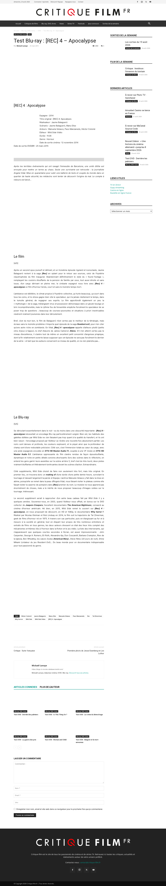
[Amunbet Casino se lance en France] (116, 117)
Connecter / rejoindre (41, 2)
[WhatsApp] (34, 51)
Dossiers (128, 116)
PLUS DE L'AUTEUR (49, 687)
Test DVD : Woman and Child (56, 740)
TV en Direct (115, 185)
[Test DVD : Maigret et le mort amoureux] (90, 728)
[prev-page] (15, 747)
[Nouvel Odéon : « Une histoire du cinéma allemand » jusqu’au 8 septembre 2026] (116, 148)
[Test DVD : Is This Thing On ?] (59, 702)
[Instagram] (142, 1)
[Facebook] (137, 1)
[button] (149, 24)
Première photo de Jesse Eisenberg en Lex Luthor (85, 652)
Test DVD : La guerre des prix (25, 740)
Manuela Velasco (64, 616)
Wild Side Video (40, 619)
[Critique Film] (83, 12)
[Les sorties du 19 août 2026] (116, 49)
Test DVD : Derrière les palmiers (26, 715)
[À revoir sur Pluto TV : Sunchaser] (116, 102)
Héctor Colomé (26, 616)
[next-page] (19, 747)
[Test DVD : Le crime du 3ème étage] (90, 702)
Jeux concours (93, 23)
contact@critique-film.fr (90, 862)
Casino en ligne (117, 190)
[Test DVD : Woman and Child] (59, 728)
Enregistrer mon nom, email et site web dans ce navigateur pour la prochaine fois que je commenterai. (59, 809)
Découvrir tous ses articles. (79, 673)
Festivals (81, 23)
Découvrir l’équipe (57, 2)
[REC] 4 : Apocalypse (55, 619)
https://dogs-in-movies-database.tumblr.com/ (47, 669)
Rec (88, 616)
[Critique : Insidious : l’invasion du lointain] (116, 75)
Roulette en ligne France (120, 193)
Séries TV (70, 23)
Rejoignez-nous (70, 2)
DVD (39, 31)
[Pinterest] (28, 51)
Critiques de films (31, 23)
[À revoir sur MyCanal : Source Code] (116, 133)
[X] (146, 1)
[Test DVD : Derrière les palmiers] (28, 702)
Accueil (18, 23)
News (62, 23)
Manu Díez (52, 616)
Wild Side (29, 619)
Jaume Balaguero (40, 616)
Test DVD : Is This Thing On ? (56, 715)
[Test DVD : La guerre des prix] (28, 728)
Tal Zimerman (97, 616)
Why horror (19, 619)
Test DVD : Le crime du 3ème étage (89, 715)
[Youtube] (150, 1)
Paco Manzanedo (78, 616)
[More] (40, 51)
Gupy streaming (117, 187)
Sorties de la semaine (111, 23)
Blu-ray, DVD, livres (49, 23)
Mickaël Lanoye (22, 46)
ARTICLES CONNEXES (25, 687)
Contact (80, 2)
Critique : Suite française (24, 651)
